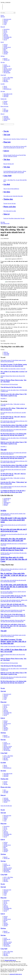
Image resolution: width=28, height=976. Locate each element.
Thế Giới (3, 16)
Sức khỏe (3, 91)
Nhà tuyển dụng (7, 70)
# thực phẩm (6, 353)
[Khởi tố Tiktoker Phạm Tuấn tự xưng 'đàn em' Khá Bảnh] (14, 377)
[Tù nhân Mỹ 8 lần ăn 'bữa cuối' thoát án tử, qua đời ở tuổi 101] (14, 413)
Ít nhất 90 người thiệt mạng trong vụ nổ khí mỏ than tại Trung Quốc (14, 549)
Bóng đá (5, 58)
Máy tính (5, 80)
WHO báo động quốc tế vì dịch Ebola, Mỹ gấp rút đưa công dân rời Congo (14, 559)
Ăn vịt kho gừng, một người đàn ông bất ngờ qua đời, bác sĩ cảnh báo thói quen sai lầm (14, 586)
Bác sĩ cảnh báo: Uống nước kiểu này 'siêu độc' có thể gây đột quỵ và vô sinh (13, 575)
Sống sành (5, 110)
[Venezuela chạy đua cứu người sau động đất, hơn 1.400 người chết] (14, 535)
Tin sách (5, 120)
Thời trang (5, 52)
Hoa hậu (5, 48)
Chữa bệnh (5, 95)
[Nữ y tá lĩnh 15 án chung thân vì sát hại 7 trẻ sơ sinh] (13, 368)
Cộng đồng (6, 117)
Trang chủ (3, 805)
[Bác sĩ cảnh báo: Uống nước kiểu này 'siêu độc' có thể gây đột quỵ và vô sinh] (14, 570)
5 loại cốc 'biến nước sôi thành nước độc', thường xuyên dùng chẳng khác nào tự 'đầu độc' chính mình (14, 605)
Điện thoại (5, 81)
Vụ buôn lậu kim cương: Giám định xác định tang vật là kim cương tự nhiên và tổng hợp (14, 425)
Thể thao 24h (6, 60)
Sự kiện (3, 510)
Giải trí (2, 42)
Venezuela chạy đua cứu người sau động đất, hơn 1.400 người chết (13, 539)
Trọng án (5, 34)
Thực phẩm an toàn (7, 93)
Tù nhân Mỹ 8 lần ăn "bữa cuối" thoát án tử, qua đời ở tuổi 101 (13, 417)
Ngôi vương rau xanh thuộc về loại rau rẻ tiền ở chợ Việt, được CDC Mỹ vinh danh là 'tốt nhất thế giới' (13, 626)
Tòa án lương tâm (7, 37)
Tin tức (2, 15)
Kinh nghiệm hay (7, 89)
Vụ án (4, 24)
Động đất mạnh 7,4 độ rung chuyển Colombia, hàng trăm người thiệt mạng (13, 520)
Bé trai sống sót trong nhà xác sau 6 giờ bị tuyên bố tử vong (14, 530)
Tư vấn (5, 64)
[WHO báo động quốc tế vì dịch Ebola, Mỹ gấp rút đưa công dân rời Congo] (14, 554)
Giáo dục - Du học (7, 68)
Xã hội (5, 501)
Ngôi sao (5, 44)
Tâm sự (5, 86)
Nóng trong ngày (7, 19)
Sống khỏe (5, 96)
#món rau (5, 352)
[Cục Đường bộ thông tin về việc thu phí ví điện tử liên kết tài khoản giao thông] (14, 487)
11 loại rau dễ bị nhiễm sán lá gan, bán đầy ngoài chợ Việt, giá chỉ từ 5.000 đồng (13, 596)
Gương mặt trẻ (6, 119)
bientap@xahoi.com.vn (10, 960)
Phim (4, 49)
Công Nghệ (3, 75)
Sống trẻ (2, 114)
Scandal (5, 46)
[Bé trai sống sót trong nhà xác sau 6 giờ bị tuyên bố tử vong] (14, 526)
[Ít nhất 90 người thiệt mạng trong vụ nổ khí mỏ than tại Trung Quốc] (14, 545)
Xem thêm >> (4, 398)
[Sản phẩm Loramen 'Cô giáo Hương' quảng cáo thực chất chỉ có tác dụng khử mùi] (14, 361)
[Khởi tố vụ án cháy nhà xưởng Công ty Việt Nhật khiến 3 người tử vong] (14, 391)
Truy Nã (5, 31)
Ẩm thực (5, 101)
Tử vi (4, 108)
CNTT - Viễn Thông (8, 77)
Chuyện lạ (5, 20)
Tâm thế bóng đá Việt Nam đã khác (11, 387)
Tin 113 (5, 30)
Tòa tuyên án (6, 29)
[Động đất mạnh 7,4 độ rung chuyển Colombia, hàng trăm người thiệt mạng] (14, 514)
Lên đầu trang (8, 805)
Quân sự (5, 21)
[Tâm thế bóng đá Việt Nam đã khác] (9, 384)
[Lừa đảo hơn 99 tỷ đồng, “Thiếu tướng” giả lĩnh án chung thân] (14, 405)
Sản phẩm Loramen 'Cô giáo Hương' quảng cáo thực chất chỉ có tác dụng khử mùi (14, 365)
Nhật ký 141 (6, 499)
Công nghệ (5, 503)
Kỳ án (4, 33)
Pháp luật (3, 26)
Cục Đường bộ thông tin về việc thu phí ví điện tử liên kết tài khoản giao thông (13, 491)
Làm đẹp (5, 53)
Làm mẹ (5, 87)
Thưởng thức (4, 98)
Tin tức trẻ (5, 116)
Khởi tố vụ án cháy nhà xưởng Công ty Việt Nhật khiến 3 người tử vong (14, 394)
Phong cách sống (4, 106)
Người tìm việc (6, 66)
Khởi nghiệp (6, 71)
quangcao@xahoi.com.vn (15, 974)
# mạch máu (6, 354)
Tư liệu (5, 23)
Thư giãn (5, 104)
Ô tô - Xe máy (6, 78)
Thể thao (3, 56)
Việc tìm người (6, 72)
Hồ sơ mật (5, 35)
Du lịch (5, 102)
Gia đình (3, 83)
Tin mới (3, 449)
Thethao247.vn (6, 502)
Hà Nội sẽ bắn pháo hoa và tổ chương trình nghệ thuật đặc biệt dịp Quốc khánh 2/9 (13, 434)
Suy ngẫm (5, 111)
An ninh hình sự (7, 498)
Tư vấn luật (6, 38)
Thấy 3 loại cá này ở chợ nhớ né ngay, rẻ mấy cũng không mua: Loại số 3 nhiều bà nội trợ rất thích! (13, 616)
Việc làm (3, 62)
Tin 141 (5, 39)
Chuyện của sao (7, 47)
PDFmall (5, 505)
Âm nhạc (5, 51)
